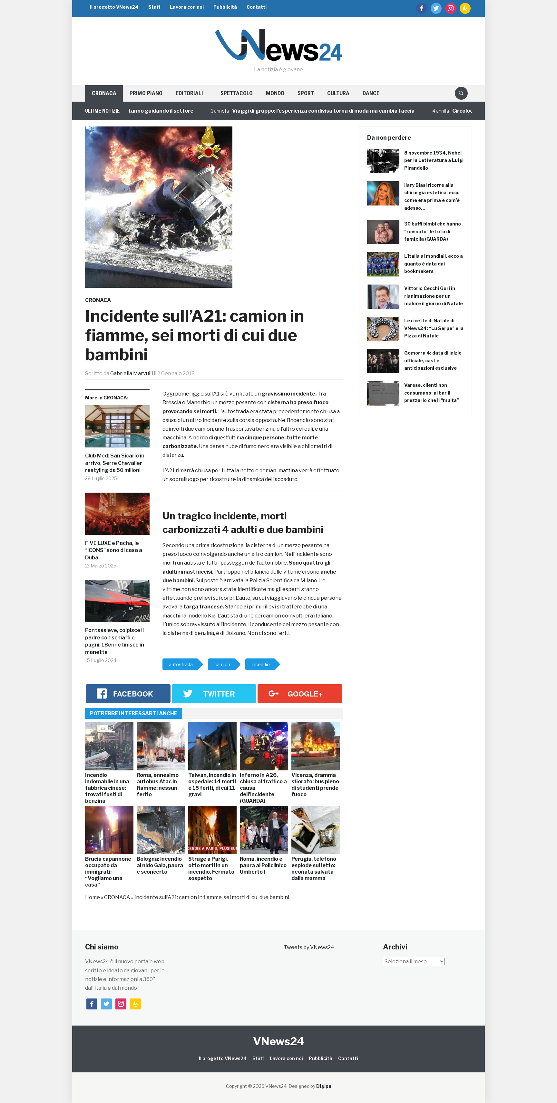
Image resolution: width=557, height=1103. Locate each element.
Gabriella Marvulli (131, 373)
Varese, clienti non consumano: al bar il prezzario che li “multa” (431, 392)
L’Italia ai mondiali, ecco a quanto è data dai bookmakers (433, 263)
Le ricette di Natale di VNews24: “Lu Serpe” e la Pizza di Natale (434, 328)
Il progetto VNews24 (114, 7)
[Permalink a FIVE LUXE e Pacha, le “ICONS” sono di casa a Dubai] (117, 516)
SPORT (306, 93)
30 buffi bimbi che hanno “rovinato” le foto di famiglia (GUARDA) (432, 231)
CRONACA (104, 93)
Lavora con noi (187, 7)
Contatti (257, 7)
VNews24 (278, 1041)
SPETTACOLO (236, 93)
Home (92, 897)
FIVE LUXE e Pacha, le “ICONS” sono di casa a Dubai (113, 550)
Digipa (323, 1086)
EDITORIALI (189, 93)
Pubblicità (225, 7)
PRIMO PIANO (146, 93)
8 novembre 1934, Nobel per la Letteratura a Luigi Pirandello (434, 160)
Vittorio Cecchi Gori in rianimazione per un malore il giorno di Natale (433, 296)
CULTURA (338, 93)
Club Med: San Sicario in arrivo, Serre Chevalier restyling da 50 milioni (114, 463)
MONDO (275, 93)
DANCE (371, 93)
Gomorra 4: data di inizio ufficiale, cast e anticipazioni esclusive (433, 360)
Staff (154, 7)
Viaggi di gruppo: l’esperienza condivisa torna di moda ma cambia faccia (290, 111)
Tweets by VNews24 (309, 947)
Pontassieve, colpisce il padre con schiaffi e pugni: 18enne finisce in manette (114, 641)
